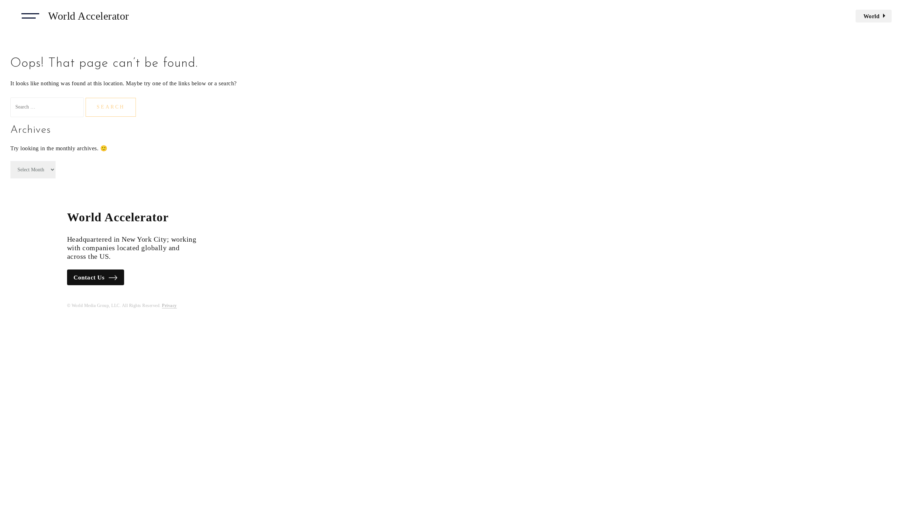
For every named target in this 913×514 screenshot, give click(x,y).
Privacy (169, 305)
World (871, 16)
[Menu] (30, 16)
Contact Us (88, 277)
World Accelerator (88, 16)
